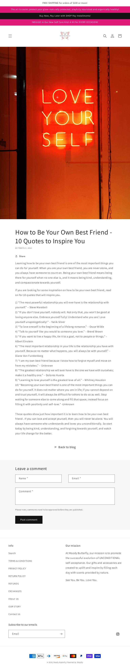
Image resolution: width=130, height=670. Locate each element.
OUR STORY (14, 606)
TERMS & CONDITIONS (20, 560)
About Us (13, 598)
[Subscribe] (61, 634)
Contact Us (14, 614)
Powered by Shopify (75, 662)
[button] (10, 36)
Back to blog (67, 447)
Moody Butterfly (60, 662)
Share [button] (22, 256)
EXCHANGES (14, 591)
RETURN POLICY (17, 576)
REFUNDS (13, 583)
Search (12, 553)
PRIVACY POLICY (17, 568)
